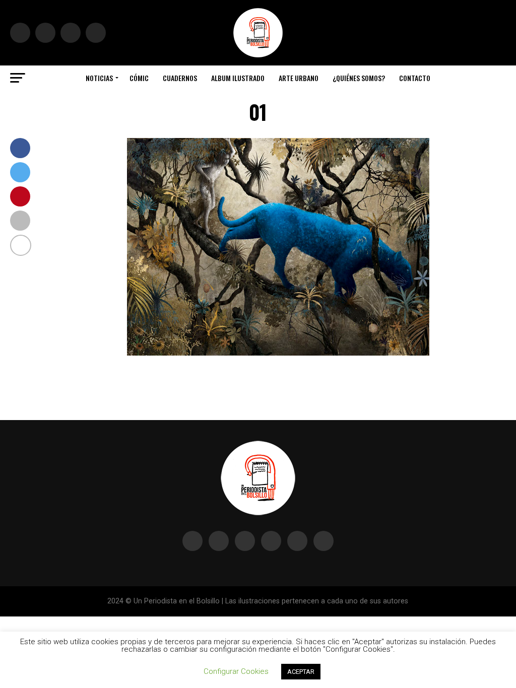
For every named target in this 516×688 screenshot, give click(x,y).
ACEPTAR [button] (300, 671)
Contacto (414, 78)
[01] (278, 353)
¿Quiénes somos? (359, 78)
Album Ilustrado (238, 78)
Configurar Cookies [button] (236, 671)
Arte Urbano (298, 78)
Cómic (139, 78)
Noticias (99, 78)
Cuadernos (180, 78)
